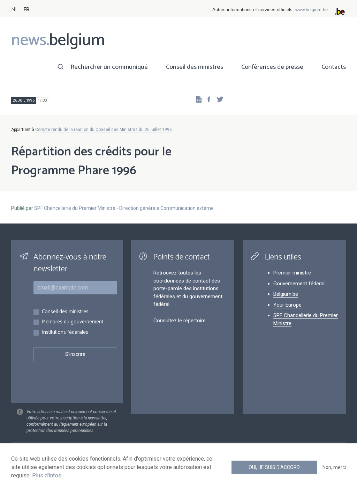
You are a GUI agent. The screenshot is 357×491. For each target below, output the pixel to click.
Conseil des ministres (194, 67)
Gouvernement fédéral (299, 283)
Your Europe (287, 305)
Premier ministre (292, 273)
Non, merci (334, 467)
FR (26, 9)
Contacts (333, 67)
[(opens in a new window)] (207, 99)
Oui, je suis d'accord (274, 467)
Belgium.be (285, 294)
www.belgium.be (311, 9)
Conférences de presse (272, 67)
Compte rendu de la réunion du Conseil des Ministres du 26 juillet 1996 (103, 129)
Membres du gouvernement (72, 322)
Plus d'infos (46, 475)
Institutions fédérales (65, 333)
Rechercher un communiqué (109, 67)
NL (14, 9)
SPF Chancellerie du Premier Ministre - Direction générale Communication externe (124, 208)
